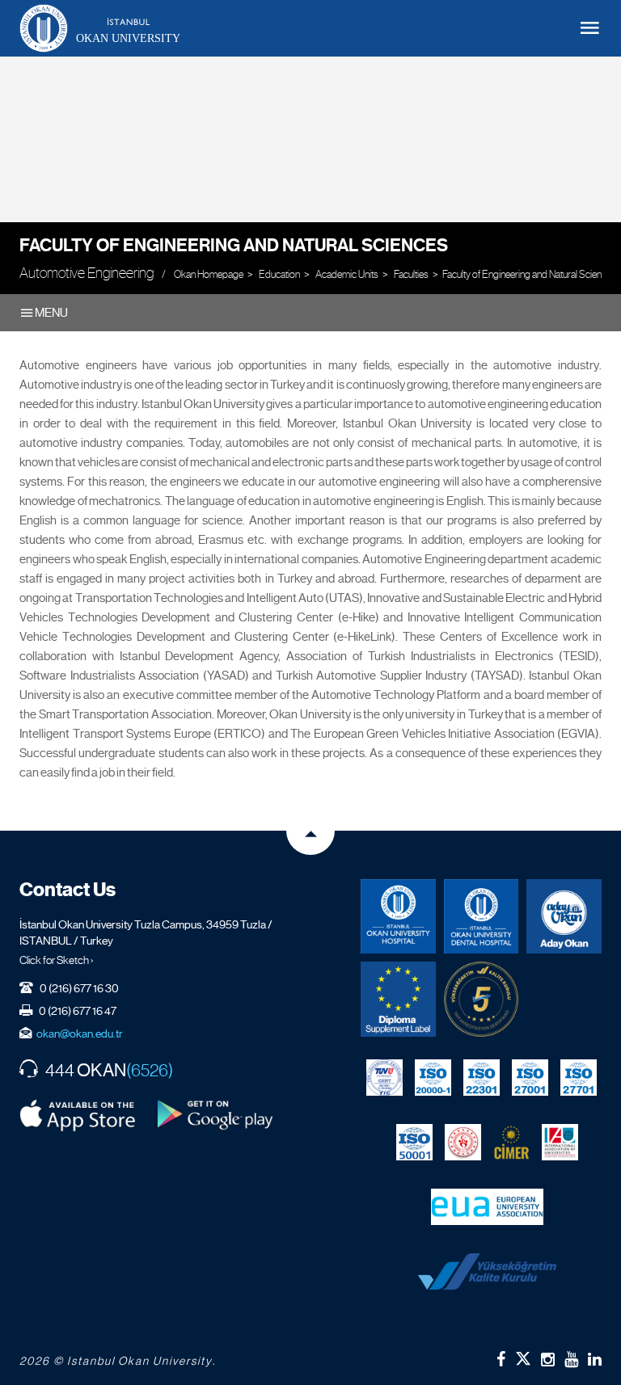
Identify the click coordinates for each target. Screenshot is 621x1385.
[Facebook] (500, 1359)
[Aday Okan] (564, 916)
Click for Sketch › (56, 960)
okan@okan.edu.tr (79, 1033)
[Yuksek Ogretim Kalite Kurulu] (481, 999)
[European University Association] (487, 1206)
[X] (523, 1355)
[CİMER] (511, 1142)
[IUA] (560, 1142)
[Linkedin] (595, 1359)
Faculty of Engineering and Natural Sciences (233, 245)
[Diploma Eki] (398, 999)
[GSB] (463, 1142)
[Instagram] (548, 1359)
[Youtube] (571, 1359)
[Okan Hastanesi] (398, 916)
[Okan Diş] (481, 916)
